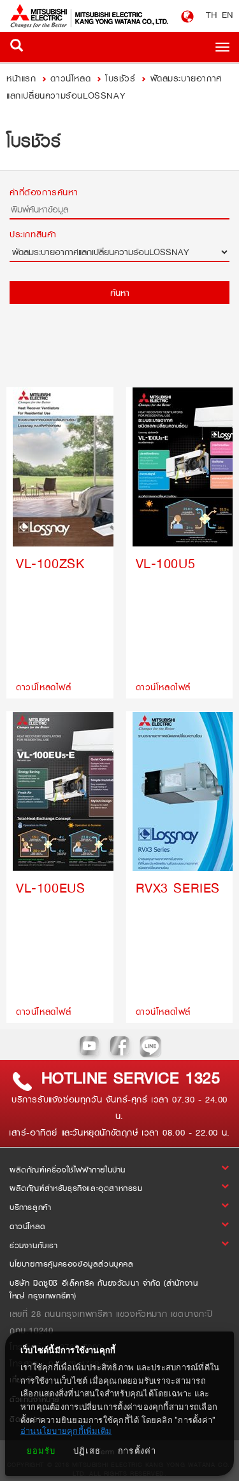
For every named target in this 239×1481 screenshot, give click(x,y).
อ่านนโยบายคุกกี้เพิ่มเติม (66, 1431)
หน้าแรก (23, 78)
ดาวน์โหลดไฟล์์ (43, 687)
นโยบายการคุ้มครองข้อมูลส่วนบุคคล (72, 1264)
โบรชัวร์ (120, 78)
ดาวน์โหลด (70, 78)
